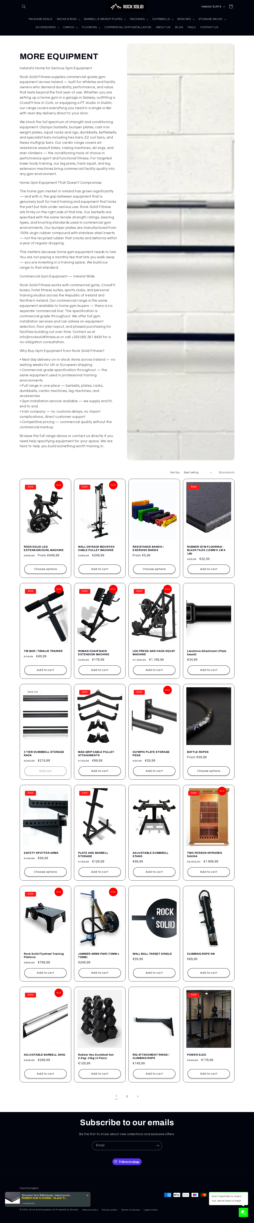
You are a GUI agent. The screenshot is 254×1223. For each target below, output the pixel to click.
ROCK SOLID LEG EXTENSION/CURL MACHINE (44, 548)
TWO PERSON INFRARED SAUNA (204, 854)
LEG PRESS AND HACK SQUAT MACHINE (154, 652)
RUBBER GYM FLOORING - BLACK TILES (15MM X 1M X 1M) (206, 550)
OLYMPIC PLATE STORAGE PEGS (151, 753)
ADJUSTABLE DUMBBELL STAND (150, 854)
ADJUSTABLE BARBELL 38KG (44, 1054)
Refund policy (90, 1210)
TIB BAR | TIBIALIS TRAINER (43, 650)
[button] (24, 6)
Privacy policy (109, 1210)
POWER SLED (196, 1054)
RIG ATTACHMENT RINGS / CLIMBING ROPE (151, 1056)
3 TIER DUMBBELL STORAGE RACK (44, 753)
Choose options (45, 569)
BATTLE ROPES (198, 751)
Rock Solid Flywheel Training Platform (44, 955)
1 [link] (116, 1096)
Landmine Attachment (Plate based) (206, 652)
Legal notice (151, 1210)
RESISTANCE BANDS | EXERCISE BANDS (148, 548)
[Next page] (137, 1096)
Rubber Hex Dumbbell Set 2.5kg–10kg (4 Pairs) (96, 1056)
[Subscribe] (157, 1145)
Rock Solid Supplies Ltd (42, 1210)
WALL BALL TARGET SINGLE (152, 953)
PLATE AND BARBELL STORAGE (93, 854)
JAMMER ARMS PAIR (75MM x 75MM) (98, 955)
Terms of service (130, 1210)
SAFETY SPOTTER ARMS (41, 852)
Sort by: (175, 472)
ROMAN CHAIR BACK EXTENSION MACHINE (93, 652)
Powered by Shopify (67, 1210)
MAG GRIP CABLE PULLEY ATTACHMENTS (96, 753)
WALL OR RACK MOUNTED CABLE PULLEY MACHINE (96, 548)
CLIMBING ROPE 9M (201, 953)
